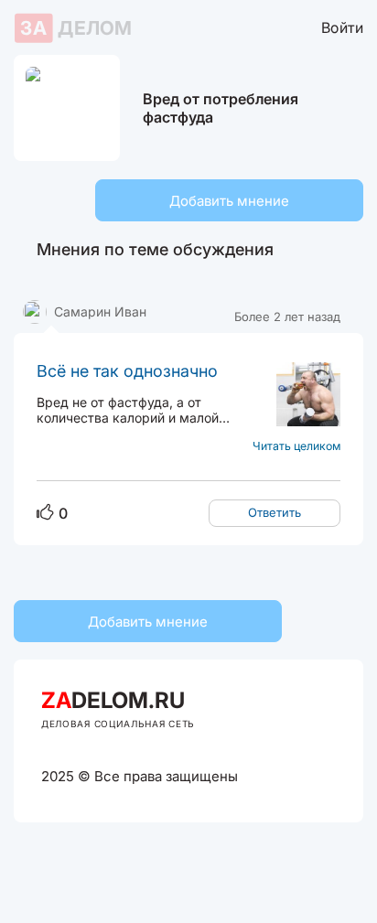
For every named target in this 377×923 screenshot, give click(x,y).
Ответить (274, 512)
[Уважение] (45, 513)
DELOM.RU (113, 700)
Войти (342, 27)
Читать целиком (296, 446)
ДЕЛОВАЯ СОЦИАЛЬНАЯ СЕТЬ (118, 723)
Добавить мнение (229, 200)
